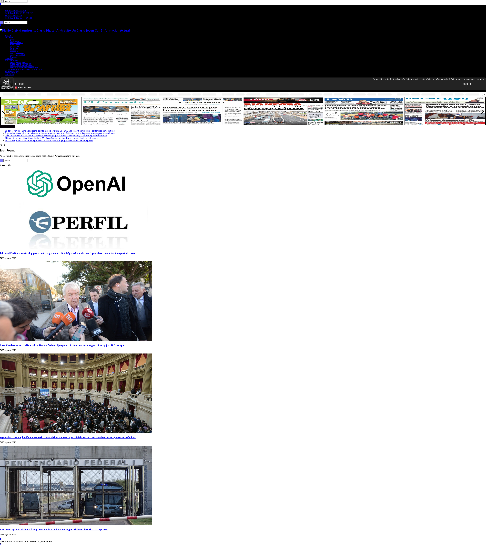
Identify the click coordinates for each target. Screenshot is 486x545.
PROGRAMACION (11, 73)
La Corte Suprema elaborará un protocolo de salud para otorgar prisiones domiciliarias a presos (49, 140)
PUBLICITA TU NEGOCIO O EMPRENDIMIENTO (24, 69)
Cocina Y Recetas (17, 53)
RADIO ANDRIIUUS (13, 15)
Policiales (14, 48)
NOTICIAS (9, 37)
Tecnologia (14, 46)
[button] (482, 111)
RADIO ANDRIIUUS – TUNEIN (18, 18)
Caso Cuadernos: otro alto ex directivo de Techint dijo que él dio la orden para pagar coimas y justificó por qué (56, 136)
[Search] (2, 1)
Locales (13, 39)
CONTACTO (9, 75)
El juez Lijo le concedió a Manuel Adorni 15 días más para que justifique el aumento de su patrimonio (51, 138)
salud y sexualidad (17, 55)
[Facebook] (0, 4)
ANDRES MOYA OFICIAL (15, 10)
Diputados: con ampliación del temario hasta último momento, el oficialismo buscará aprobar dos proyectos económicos (60, 133)
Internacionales (16, 43)
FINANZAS (9, 59)
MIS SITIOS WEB (11, 60)
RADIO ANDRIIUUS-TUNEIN (20, 64)
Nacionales (14, 41)
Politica (13, 50)
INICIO (8, 36)
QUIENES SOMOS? (12, 71)
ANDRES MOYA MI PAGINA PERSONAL (24, 68)
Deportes (13, 57)
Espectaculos (15, 44)
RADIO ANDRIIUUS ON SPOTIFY (19, 13)
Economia (14, 52)
